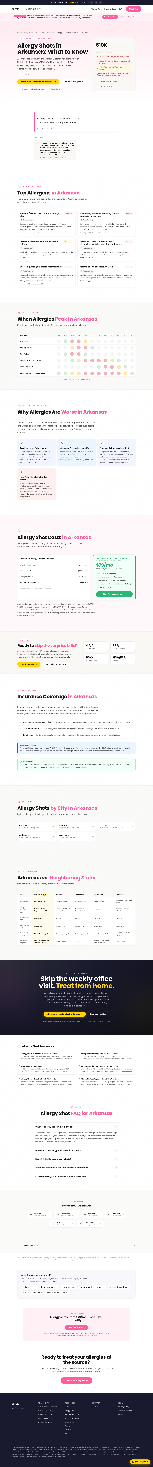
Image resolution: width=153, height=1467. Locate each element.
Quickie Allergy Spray (46, 1422)
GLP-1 (121, 9)
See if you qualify (76, 1327)
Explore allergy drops (129, 17)
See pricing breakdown (55, 664)
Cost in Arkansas (105, 86)
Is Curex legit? (28, 1287)
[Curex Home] (17, 9)
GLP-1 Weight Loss (45, 1418)
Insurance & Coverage (74, 1414)
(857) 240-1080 (33, 9)
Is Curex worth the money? (91, 1287)
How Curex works (48, 1287)
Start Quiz (133, 9)
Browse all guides (98, 1014)
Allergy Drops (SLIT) (45, 1411)
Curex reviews (68, 1287)
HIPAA (120, 1414)
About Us (95, 1407)
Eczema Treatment (46, 1414)
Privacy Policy (123, 1407)
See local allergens (72, 82)
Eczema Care (110, 9)
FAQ (66, 1433)
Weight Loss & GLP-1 (73, 1418)
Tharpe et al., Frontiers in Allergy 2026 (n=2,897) (55, 157)
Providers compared (31, 1292)
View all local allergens (108, 82)
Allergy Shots (40, 32)
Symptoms (69, 1422)
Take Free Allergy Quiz (76, 1380)
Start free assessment (113, 594)
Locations (51, 32)
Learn (19, 32)
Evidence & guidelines (118, 1287)
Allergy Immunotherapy (47, 1407)
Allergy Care (96, 9)
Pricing (67, 1426)
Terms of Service (125, 1411)
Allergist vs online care (56, 1292)
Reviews (68, 1430)
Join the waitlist (110, 17)
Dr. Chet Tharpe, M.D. (37, 89)
